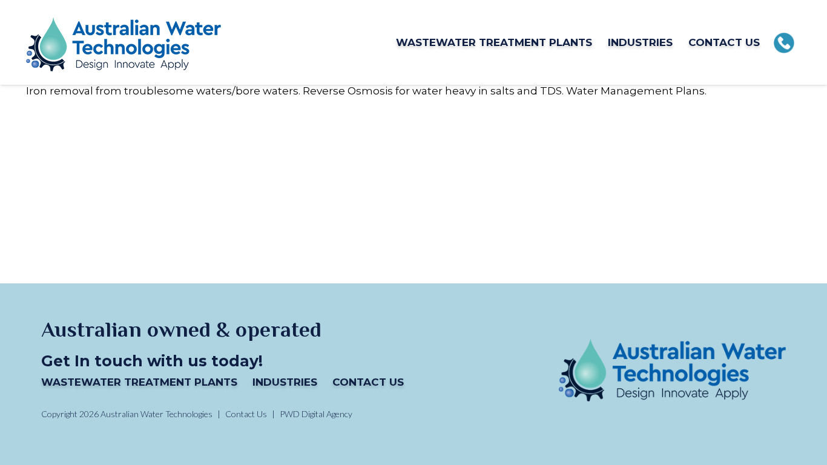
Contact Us (368, 382)
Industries (284, 382)
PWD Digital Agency (316, 414)
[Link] (123, 42)
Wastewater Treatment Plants (139, 382)
